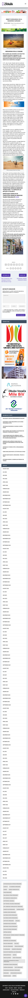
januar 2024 (6, 571)
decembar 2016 (6, 854)
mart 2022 (5, 645)
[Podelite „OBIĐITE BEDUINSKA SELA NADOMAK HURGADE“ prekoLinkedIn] (14, 264)
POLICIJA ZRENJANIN (8, 943)
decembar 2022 (6, 615)
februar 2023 (6, 608)
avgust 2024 (6, 548)
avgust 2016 (6, 867)
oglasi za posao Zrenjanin (10, 929)
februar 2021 (6, 688)
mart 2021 (5, 685)
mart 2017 (5, 844)
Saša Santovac (7, 954)
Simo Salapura (7, 957)
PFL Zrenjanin (7, 937)
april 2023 (5, 601)
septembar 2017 (6, 824)
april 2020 (5, 721)
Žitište (14, 975)
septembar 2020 (7, 704)
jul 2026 (5, 472)
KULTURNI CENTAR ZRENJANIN (10, 915)
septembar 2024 (7, 545)
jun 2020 (5, 714)
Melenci (18, 920)
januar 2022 (6, 651)
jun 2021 (5, 674)
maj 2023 (5, 598)
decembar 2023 (6, 575)
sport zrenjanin (17, 957)
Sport (15, 987)
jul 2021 (5, 671)
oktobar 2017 (6, 821)
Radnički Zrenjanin (16, 949)
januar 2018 (6, 811)
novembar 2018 (6, 778)
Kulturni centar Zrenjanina (10, 917)
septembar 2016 (7, 864)
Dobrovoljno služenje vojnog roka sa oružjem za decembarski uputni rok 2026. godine (13, 442)
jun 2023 (5, 595)
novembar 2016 (6, 858)
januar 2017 (5, 851)
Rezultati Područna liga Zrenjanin (12, 952)
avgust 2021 (6, 668)
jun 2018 (5, 794)
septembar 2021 (7, 665)
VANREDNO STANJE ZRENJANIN (10, 964)
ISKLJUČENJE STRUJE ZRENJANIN (11, 895)
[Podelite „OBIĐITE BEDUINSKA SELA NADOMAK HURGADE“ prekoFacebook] (5, 264)
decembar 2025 (6, 495)
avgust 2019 (6, 748)
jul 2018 (5, 791)
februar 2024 (6, 568)
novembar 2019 (6, 738)
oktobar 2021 (6, 661)
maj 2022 (5, 638)
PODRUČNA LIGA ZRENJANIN (10, 940)
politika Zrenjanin (8, 946)
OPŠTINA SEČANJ (7, 932)
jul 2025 (5, 512)
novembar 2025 (6, 498)
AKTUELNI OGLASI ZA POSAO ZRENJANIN (12, 883)
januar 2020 (6, 731)
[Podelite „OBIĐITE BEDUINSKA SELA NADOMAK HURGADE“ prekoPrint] (22, 264)
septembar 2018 (7, 784)
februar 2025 (6, 528)
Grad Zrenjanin (7, 892)
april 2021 (5, 681)
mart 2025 (5, 525)
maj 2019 (5, 758)
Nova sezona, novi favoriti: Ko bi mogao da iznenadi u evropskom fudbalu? (13, 431)
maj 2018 (5, 798)
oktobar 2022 (6, 621)
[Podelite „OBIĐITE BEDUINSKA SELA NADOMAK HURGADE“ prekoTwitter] (8, 264)
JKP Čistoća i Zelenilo (9, 900)
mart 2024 (5, 565)
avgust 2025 (6, 508)
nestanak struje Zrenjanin (10, 926)
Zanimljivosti (17, 23)
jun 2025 (5, 515)
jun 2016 (5, 874)
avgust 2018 (6, 788)
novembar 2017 (6, 818)
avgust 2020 (6, 708)
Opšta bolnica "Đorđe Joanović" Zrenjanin (14, 935)
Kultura (20, 987)
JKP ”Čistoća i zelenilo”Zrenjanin (12, 903)
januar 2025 (6, 531)
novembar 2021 (6, 658)
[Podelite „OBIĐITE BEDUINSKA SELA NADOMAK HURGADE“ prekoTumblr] (11, 264)
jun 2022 (5, 635)
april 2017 (5, 841)
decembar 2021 (6, 655)
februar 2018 (6, 808)
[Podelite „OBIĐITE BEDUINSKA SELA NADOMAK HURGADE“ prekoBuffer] (16, 264)
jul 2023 (5, 591)
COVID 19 (5, 886)
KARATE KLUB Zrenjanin (9, 909)
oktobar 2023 (6, 581)
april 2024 (5, 561)
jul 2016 (5, 871)
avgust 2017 (6, 828)
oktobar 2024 (6, 541)
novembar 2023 (6, 578)
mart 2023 (5, 605)
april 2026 (5, 482)
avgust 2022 (6, 628)
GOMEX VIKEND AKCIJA (14, 889)
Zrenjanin (6, 973)
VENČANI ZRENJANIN (8, 967)
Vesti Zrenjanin (18, 967)
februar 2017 (6, 848)
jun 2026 (5, 475)
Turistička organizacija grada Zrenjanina (11, 961)
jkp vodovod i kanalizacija (10, 898)
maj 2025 (5, 518)
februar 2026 (6, 488)
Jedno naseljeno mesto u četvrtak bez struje (14, 451)
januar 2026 (6, 492)
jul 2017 (4, 831)
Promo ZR (22, 989)
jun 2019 (5, 754)
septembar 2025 (7, 505)
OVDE (17, 197)
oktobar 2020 (6, 701)
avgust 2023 (6, 588)
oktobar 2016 (6, 861)
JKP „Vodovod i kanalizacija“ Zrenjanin (13, 906)
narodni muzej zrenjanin (10, 923)
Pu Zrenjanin (7, 949)
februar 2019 (6, 768)
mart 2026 (5, 485)
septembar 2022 (7, 625)
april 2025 (5, 521)
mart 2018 (5, 804)
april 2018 (5, 801)
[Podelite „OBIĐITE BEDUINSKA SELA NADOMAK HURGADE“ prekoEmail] (19, 264)
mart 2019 (5, 764)
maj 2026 (5, 478)
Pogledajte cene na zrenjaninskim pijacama (13, 418)
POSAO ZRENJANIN (19, 946)
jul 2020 (5, 711)
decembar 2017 (6, 814)
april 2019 (5, 761)
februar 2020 (6, 728)
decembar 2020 (6, 695)
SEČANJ (14, 954)
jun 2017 (5, 834)
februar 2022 (6, 648)
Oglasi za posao (15, 989)
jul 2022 (5, 631)
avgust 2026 (6, 468)
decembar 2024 (6, 535)
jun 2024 (5, 555)
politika (16, 943)
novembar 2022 (6, 618)
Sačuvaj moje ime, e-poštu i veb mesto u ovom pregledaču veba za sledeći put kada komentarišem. (14, 311)
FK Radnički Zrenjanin (14, 886)
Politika (11, 987)
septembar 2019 (7, 744)
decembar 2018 (6, 774)
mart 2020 (5, 724)
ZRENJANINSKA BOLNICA (16, 973)
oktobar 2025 (6, 502)
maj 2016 (5, 878)
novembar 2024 (7, 538)
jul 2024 (5, 551)
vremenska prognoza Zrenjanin (12, 970)
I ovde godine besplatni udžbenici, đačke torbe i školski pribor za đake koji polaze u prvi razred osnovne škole (13, 436)
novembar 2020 (7, 698)
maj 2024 (5, 558)
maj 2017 (5, 838)
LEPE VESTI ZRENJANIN (9, 920)
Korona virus (20, 909)
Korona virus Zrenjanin (9, 912)
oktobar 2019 (6, 741)
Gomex (5, 889)
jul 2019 (5, 751)
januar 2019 (6, 771)
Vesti (12, 23)
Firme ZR (14, 991)
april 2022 (5, 641)
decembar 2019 (6, 734)
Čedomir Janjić (7, 975)
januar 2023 (6, 611)
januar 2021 (6, 691)
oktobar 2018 (6, 781)
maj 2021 (5, 678)
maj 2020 (5, 718)
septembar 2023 (7, 585)
